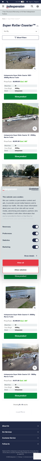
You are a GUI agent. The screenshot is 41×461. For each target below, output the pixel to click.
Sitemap (20, 457)
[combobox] (20, 31)
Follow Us (6, 444)
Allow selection (20, 270)
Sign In (31, 2)
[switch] (35, 233)
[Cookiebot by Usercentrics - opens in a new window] (29, 189)
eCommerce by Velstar (29, 457)
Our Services (7, 432)
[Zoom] (35, 69)
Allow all (20, 263)
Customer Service (9, 438)
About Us (5, 426)
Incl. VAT (18, 2)
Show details (29, 256)
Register (36, 2)
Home (3, 19)
